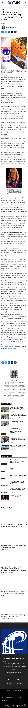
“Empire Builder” (15, 83)
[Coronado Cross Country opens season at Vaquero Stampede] (14, 537)
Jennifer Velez (9, 27)
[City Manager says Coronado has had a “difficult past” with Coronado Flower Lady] (14, 583)
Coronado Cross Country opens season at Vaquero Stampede (13, 546)
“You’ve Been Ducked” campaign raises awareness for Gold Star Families (17, 482)
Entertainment (4, 418)
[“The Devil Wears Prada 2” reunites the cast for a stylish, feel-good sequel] (5, 490)
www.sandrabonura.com (7, 346)
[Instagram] (10, 683)
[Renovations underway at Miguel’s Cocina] (5, 469)
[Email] (12, 32)
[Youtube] (20, 683)
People (3, 9)
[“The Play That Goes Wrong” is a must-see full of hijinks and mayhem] (5, 497)
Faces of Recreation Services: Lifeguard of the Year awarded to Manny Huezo (17, 423)
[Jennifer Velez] (3, 27)
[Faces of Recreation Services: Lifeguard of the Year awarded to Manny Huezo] (5, 423)
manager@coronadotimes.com (14, 674)
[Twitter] (5, 32)
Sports (3, 549)
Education (3, 433)
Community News (5, 449)
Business (3, 478)
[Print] (15, 32)
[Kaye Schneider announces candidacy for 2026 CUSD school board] (14, 606)
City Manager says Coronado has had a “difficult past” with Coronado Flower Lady (13, 593)
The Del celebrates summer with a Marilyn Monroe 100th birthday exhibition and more (17, 461)
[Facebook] (2, 32)
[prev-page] (2, 452)
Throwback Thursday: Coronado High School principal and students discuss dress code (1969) (18, 416)
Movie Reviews (4, 492)
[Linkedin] (9, 32)
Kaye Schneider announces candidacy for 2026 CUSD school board (13, 615)
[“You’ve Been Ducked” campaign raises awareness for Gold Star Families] (5, 483)
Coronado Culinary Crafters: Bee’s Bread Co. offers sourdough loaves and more (18, 475)
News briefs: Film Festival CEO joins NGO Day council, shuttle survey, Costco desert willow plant (18, 447)
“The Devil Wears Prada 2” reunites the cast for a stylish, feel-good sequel (17, 490)
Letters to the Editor (5, 618)
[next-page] (4, 452)
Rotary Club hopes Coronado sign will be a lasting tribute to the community (14, 525)
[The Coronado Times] (14, 2)
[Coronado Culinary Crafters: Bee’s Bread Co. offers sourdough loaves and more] (5, 476)
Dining (3, 471)
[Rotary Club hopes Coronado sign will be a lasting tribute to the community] (14, 516)
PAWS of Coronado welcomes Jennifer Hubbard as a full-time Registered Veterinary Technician (17, 408)
